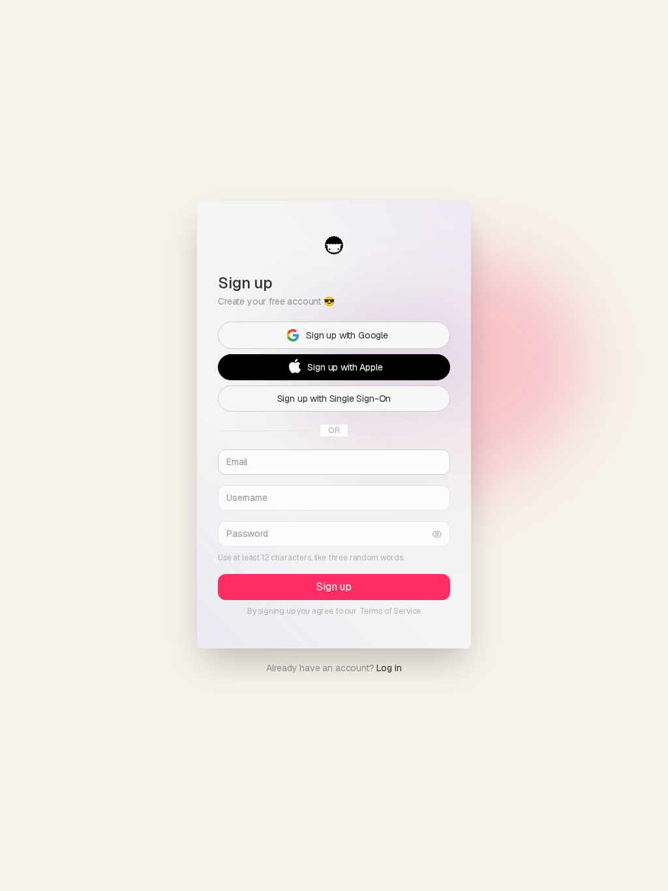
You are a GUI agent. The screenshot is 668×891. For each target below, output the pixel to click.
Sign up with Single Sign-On (334, 398)
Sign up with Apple (344, 366)
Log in (388, 668)
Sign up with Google (347, 334)
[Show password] (437, 534)
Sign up (334, 587)
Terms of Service (390, 611)
